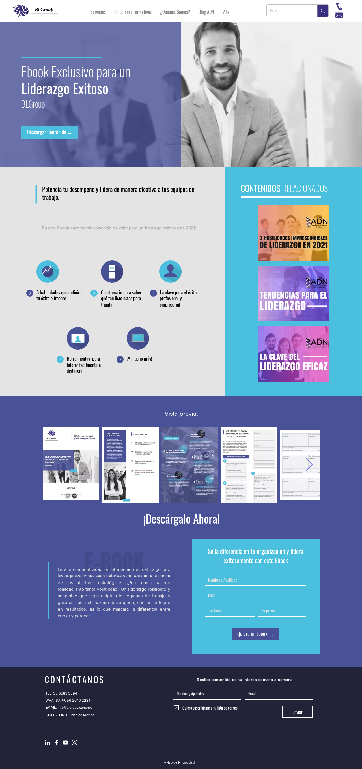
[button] (70, 715)
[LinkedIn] (47, 742)
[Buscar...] (322, 11)
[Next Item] (309, 465)
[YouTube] (65, 742)
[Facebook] (56, 742)
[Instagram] (74, 742)
